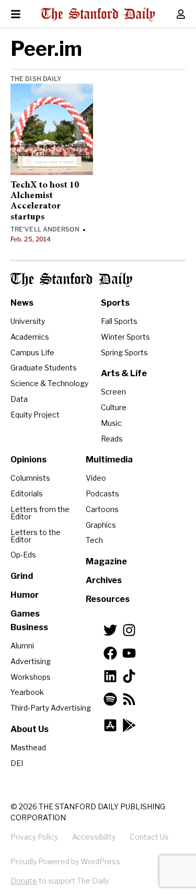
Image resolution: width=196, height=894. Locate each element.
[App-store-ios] (110, 725)
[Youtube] (129, 653)
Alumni (22, 645)
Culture (113, 407)
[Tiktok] (129, 676)
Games (25, 614)
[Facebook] (110, 653)
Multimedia (109, 460)
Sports (115, 303)
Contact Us (149, 836)
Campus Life (32, 352)
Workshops (30, 676)
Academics (29, 336)
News (21, 303)
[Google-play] (129, 725)
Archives (104, 580)
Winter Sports (125, 336)
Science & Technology (49, 383)
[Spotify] (110, 699)
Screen (113, 391)
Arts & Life (124, 373)
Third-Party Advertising (50, 707)
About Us (29, 729)
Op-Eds (23, 554)
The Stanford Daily (71, 280)
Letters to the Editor (35, 536)
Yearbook (27, 692)
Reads (112, 438)
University (27, 321)
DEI (16, 763)
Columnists (30, 477)
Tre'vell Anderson (44, 229)
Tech (94, 540)
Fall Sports (119, 321)
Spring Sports (124, 352)
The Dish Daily (35, 79)
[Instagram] (129, 630)
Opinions (28, 460)
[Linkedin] (110, 676)
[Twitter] (110, 630)
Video (96, 477)
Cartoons (102, 509)
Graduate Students (43, 367)
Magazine (106, 561)
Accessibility (94, 836)
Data (19, 398)
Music (111, 423)
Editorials (26, 493)
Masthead (28, 747)
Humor (24, 595)
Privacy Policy (34, 836)
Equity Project (35, 414)
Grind (21, 576)
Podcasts (102, 493)
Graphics (101, 524)
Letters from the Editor (40, 513)
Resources (108, 599)
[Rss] (129, 699)
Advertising (30, 661)
